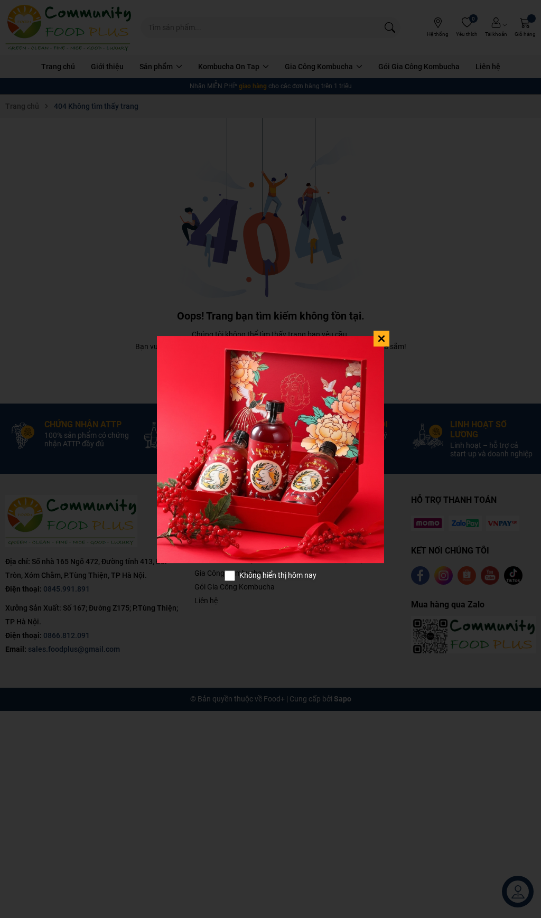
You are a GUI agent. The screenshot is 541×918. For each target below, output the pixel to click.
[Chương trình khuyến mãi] (270, 449)
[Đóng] (381, 338)
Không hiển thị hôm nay (277, 575)
